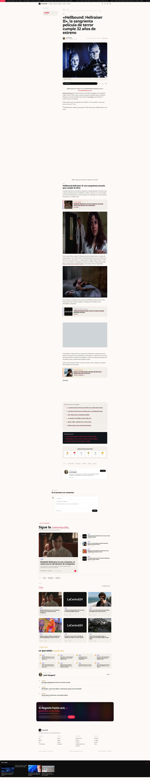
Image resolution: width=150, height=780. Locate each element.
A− (99, 83)
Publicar (94, 510)
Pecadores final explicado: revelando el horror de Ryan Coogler (81, 436)
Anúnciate (78, 745)
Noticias (51, 3)
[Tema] (110, 4)
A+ (102, 83)
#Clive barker (71, 463)
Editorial (77, 740)
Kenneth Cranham (79, 263)
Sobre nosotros (79, 738)
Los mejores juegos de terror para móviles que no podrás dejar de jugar (85, 407)
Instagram (96, 738)
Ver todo (147, 762)
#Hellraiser (78, 463)
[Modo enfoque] (105, 4)
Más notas (71, 477)
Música (55, 3)
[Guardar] (107, 4)
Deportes (60, 3)
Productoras (59, 744)
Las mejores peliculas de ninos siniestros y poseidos (78, 441)
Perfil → (108, 674)
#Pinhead (84, 463)
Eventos (58, 738)
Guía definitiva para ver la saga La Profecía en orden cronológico (81, 439)
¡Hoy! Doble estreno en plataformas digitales (78, 414)
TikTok (95, 744)
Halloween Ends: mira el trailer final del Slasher (79, 425)
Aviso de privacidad (102, 751)
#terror (94, 463)
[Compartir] (106, 83)
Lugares (58, 742)
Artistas (58, 740)
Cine (68, 9)
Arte (39, 742)
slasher (94, 93)
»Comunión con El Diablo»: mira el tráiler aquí (79, 418)
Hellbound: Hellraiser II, (68, 93)
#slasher (89, 463)
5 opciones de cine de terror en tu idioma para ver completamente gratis (85, 411)
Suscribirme (71, 716)
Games (64, 3)
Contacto (68, 3)
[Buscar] (102, 4)
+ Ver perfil (103, 470)
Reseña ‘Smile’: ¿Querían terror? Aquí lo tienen (79, 422)
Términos (109, 751)
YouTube (96, 742)
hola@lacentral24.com (80, 744)
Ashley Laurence (71, 263)
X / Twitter (96, 740)
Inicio (64, 9)
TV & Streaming (42, 744)
